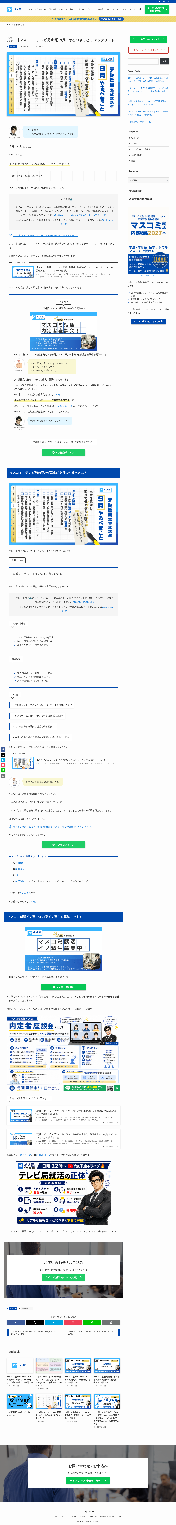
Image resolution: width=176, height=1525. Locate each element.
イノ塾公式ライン (64, 406)
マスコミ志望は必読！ (111, 19)
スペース (26, 1155)
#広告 (80, 215)
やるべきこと (27, 1309)
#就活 (74, 215)
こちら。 (33, 901)
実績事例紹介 (137, 155)
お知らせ (13, 46)
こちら (57, 394)
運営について (60, 1516)
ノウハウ (135, 143)
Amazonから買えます (148, 275)
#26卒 (57, 215)
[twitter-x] (157, 1)
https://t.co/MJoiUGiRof (84, 602)
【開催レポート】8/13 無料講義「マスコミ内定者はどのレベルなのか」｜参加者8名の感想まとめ (148, 91)
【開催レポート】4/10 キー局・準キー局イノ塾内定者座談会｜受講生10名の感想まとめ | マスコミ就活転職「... (76, 1112)
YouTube (19, 869)
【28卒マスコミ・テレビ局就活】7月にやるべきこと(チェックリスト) (70, 760)
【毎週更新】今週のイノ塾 (139, 122)
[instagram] (160, 1)
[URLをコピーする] (111, 1322)
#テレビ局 (88, 215)
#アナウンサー (101, 215)
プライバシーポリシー (78, 1516)
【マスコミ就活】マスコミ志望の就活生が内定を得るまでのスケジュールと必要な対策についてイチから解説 (74, 269)
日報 (133, 161)
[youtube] (167, 1)
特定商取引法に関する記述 (110, 1516)
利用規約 (93, 1516)
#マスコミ (65, 215)
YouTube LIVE (42, 1155)
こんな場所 (25, 893)
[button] (16, 1322)
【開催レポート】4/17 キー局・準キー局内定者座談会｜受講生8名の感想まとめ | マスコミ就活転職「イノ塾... (76, 1136)
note (17, 875)
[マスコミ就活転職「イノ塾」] (14, 9)
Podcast (19, 863)
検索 (165, 61)
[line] (164, 1)
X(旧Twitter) (20, 881)
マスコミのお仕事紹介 (140, 149)
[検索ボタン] (140, 9)
